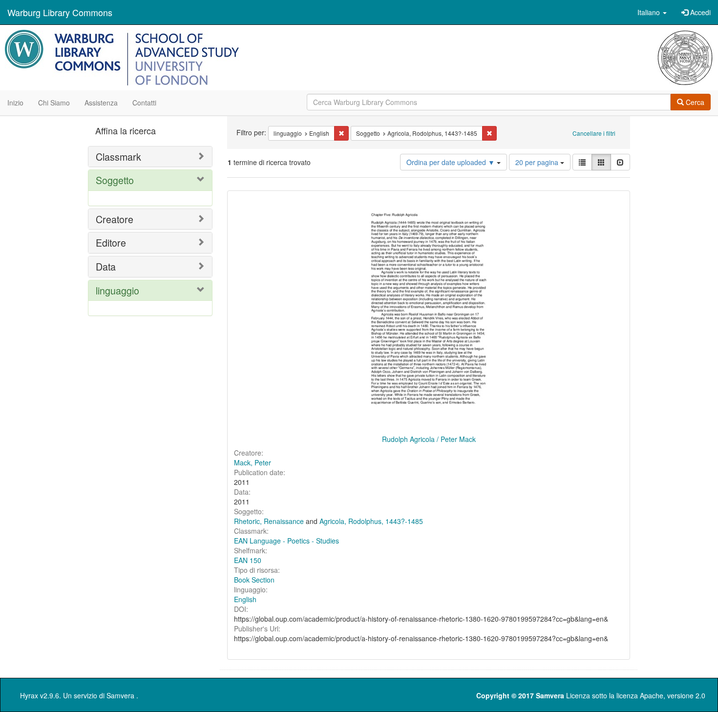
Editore (111, 242)
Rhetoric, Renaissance (269, 521)
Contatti (144, 102)
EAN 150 (247, 560)
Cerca (694, 102)
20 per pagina (537, 162)
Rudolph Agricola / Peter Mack (429, 439)
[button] (652, 12)
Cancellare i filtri (593, 133)
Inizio (15, 102)
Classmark (118, 156)
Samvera (120, 695)
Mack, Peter (252, 462)
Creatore (114, 219)
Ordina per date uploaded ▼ (451, 162)
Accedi (699, 12)
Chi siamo (54, 102)
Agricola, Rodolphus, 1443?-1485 (371, 521)
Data (106, 266)
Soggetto (115, 180)
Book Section (254, 580)
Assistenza (101, 102)
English (245, 599)
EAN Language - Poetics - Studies (286, 540)
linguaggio (117, 290)
